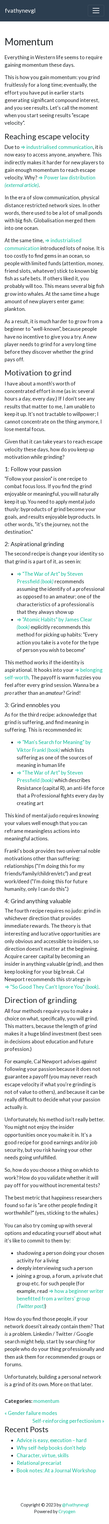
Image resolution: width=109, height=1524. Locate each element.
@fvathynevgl (75, 1504)
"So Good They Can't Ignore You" (47, 987)
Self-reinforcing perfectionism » (68, 1421)
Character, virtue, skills (43, 1455)
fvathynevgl (20, 10)
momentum (46, 1401)
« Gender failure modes (31, 1413)
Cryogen (66, 1511)
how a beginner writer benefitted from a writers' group (60, 1295)
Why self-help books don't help (51, 1448)
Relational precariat (39, 1463)
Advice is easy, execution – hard (52, 1440)
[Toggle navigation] (96, 10)
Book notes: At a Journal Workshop (56, 1470)
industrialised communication (59, 147)
